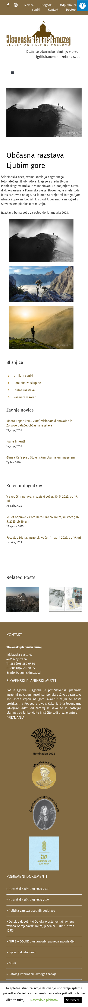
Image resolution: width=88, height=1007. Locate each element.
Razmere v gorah (25, 397)
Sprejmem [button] (72, 1000)
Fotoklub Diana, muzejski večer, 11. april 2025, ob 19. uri (43, 538)
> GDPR (11, 963)
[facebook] (8, 5)
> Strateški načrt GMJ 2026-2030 (27, 889)
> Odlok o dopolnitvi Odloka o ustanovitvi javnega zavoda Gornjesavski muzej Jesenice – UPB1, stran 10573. (40, 926)
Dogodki (46, 5)
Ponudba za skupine (27, 383)
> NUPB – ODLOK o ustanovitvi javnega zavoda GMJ (40, 941)
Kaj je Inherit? (15, 441)
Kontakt (53, 10)
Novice (29, 5)
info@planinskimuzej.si (25, 673)
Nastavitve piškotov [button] (44, 1000)
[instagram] (16, 5)
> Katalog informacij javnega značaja (31, 974)
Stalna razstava (24, 390)
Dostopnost (74, 10)
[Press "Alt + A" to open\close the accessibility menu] (82, 5)
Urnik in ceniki (23, 376)
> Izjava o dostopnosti (21, 952)
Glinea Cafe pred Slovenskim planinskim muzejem (40, 457)
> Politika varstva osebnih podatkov (30, 911)
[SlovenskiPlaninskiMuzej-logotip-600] (38, 22)
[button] (9, 599)
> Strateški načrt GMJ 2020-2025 (27, 900)
